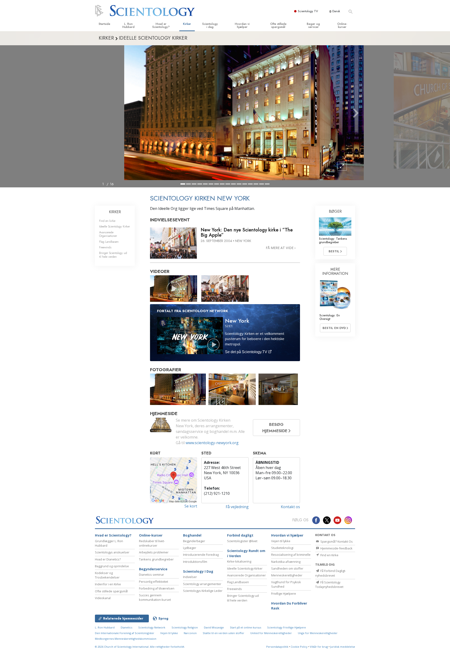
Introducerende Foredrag (201, 554)
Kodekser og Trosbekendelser (107, 575)
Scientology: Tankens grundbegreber (333, 240)
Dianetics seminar (151, 574)
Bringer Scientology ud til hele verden (113, 255)
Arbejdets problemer (154, 552)
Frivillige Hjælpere (283, 593)
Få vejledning (237, 506)
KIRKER (115, 212)
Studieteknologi (282, 548)
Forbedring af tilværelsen (156, 588)
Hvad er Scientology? (161, 25)
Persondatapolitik (277, 646)
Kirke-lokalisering (239, 561)
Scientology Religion (185, 627)
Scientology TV (308, 11)
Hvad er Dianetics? (108, 559)
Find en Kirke (329, 555)
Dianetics (126, 627)
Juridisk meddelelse (342, 646)
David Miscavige (214, 627)
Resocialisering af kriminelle (291, 554)
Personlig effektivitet (153, 581)
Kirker (187, 24)
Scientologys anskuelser (112, 552)
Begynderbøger (194, 541)
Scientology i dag (210, 25)
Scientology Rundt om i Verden (246, 553)
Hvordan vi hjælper (242, 25)
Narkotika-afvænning (285, 562)
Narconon (190, 633)
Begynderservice (153, 569)
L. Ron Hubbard (128, 25)
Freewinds (105, 247)
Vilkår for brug (319, 646)
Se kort (190, 506)
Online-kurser (342, 25)
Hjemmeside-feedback (336, 548)
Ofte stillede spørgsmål (278, 25)
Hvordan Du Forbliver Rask (289, 606)
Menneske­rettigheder (286, 575)
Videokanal (103, 598)
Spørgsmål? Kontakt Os (336, 541)
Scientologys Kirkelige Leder (202, 591)
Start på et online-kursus (245, 627)
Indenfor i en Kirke (108, 584)
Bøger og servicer (313, 25)
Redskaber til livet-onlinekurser (152, 543)
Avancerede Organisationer (108, 234)
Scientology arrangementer (202, 584)
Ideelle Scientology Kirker (114, 226)
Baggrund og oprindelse (112, 566)
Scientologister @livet (242, 541)
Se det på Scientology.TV (246, 352)
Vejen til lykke (280, 541)
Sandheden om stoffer (287, 568)
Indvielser (190, 577)
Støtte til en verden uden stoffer (223, 633)
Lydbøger (189, 548)
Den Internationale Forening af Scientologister (124, 633)
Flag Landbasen (109, 241)
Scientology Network (151, 627)
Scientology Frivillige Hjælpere (286, 627)
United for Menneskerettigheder (271, 633)
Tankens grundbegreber (156, 559)
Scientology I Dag (198, 571)
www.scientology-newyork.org (212, 442)
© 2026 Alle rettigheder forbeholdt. (140, 646)
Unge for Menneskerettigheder (318, 633)
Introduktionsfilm (195, 562)
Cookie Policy (299, 646)
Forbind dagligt (240, 535)
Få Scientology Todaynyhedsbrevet (329, 584)
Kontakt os (290, 506)
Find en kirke (107, 221)
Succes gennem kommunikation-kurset (155, 597)
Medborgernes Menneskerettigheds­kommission (125, 638)
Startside (104, 24)
